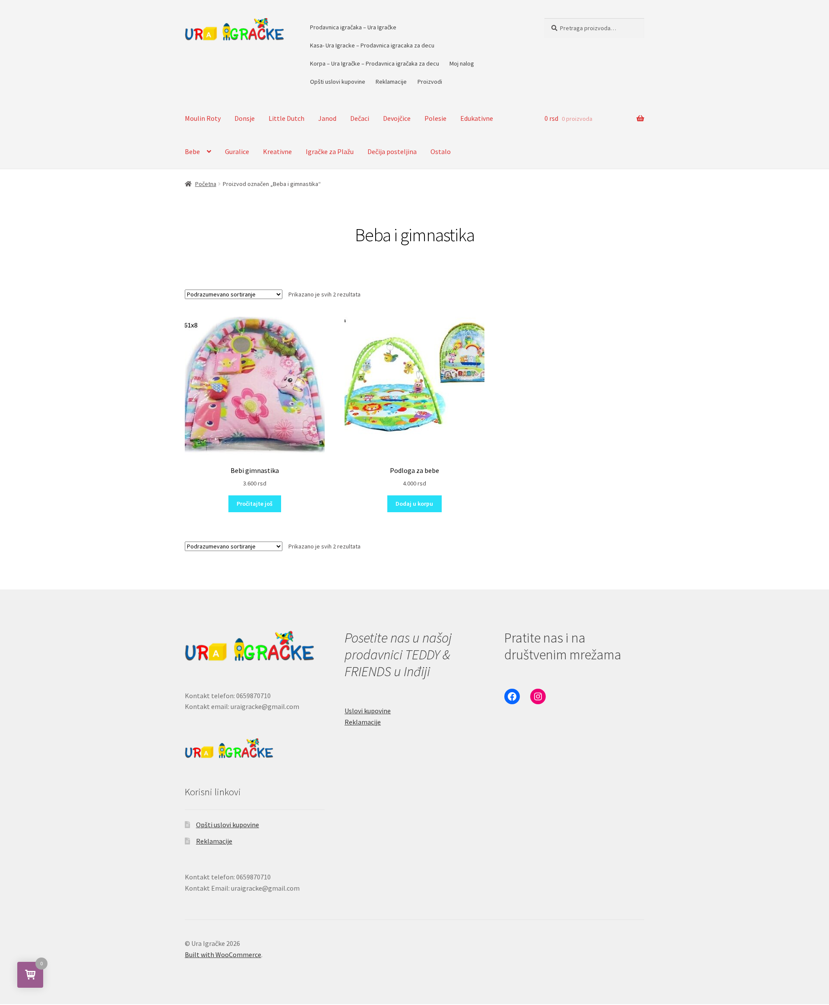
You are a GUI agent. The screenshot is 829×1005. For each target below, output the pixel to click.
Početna (205, 184)
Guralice (237, 151)
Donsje (244, 118)
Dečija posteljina (392, 151)
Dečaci (359, 118)
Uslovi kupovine (368, 710)
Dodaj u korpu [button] (414, 503)
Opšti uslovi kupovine (337, 81)
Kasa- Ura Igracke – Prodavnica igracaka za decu (372, 45)
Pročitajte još (254, 503)
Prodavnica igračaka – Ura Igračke (353, 27)
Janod (327, 118)
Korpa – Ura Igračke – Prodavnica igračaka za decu (374, 63)
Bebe (192, 151)
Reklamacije (391, 81)
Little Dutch (286, 118)
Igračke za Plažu (330, 151)
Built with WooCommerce (223, 954)
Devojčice (397, 118)
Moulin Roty (203, 118)
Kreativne (277, 151)
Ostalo (440, 151)
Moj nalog (461, 63)
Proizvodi (430, 81)
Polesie (435, 118)
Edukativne (476, 118)
